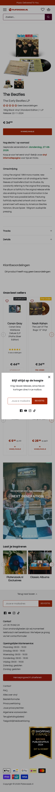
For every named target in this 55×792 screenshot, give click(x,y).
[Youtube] (25, 410)
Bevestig (39, 401)
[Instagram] (30, 410)
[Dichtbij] (49, 377)
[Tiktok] (34, 410)
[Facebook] (21, 410)
